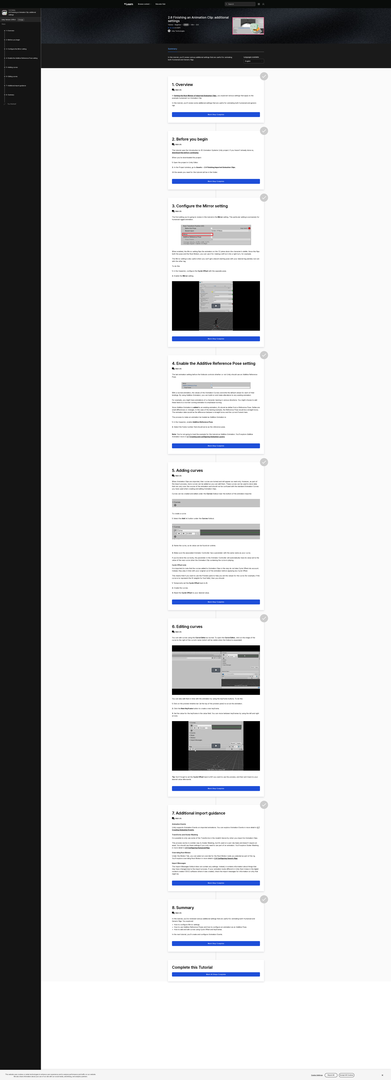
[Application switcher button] (259, 4)
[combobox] (240, 4)
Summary (172, 49)
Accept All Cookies (346, 1075)
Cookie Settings (317, 1075)
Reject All (331, 1075)
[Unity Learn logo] (128, 4)
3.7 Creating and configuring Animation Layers (206, 437)
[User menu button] (263, 4)
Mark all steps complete (216, 974)
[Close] (382, 1075)
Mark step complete (216, 114)
